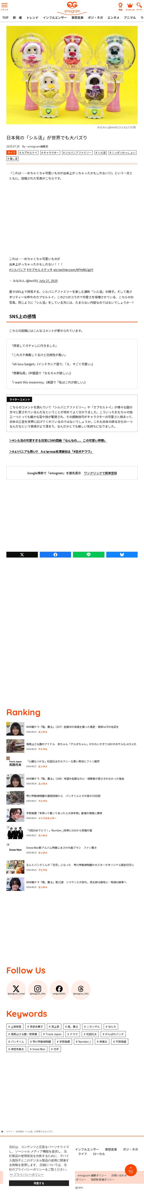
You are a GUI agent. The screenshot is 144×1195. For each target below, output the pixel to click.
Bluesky (122, 555)
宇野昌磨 (64, 1041)
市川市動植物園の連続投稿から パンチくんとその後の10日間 (63, 796)
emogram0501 (59, 993)
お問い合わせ (119, 1175)
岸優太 (103, 1041)
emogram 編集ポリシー (92, 1175)
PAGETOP (130, 1171)
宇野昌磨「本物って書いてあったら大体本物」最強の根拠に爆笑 (64, 813)
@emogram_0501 (38, 993)
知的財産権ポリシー (103, 1179)
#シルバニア (17, 269)
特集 (120, 9)
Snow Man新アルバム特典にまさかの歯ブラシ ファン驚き (61, 847)
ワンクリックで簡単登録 (100, 473)
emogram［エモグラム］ (72, 8)
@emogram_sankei (16, 993)
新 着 (17, 17)
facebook (55, 555)
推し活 (13, 158)
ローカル (99, 1153)
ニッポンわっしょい (123, 152)
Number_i (84, 1041)
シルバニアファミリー (78, 152)
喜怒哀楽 (77, 17)
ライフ (11, 152)
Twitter (22, 555)
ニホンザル (93, 1026)
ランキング (130, 9)
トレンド (32, 17)
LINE (88, 555)
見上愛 (55, 1026)
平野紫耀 (121, 1041)
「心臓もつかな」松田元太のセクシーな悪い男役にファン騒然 (63, 761)
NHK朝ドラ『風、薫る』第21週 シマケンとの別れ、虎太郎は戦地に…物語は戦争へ (76, 882)
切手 (56, 1049)
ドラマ (74, 1034)
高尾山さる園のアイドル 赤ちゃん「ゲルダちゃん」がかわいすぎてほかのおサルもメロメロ (81, 744)
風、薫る (73, 1026)
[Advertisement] (72, 218)
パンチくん (17, 1041)
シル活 (102, 152)
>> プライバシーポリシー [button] (27, 1174)
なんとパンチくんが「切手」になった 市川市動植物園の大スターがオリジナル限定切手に (80, 865)
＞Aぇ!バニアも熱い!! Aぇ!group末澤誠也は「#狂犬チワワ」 (51, 451)
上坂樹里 (16, 1026)
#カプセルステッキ (40, 269)
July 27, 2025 (48, 280)
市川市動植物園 (42, 1041)
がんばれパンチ (114, 1034)
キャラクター (51, 152)
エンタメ (113, 17)
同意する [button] (39, 1183)
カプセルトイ (29, 152)
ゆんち (112, 1026)
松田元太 (91, 1034)
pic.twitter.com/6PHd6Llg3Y (73, 269)
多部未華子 (36, 1026)
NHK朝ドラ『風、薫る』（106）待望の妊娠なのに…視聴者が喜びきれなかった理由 (75, 778)
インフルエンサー (55, 17)
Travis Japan (54, 1034)
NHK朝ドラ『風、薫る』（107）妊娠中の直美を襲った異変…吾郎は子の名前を (72, 727)
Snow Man (38, 1049)
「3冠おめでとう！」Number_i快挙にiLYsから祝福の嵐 (59, 830)
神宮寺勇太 (17, 1049)
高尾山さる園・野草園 (24, 1034)
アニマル (130, 17)
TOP (5, 17)
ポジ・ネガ (95, 17)
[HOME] (2, 1131)
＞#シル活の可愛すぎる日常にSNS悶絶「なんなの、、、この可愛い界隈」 (58, 440)
